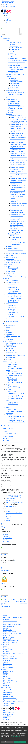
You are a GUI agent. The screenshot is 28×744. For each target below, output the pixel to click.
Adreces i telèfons (6, 687)
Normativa (6, 628)
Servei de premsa (8, 671)
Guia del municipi (8, 660)
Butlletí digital (7, 678)
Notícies (5, 534)
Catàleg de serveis (8, 428)
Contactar (3, 9)
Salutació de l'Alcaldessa (10, 657)
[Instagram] (10, 11)
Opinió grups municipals (10, 682)
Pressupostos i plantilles (10, 621)
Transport (6, 705)
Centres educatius (8, 692)
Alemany (8, 20)
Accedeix (3, 554)
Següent (8, 570)
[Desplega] (14, 426)
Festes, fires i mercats (9, 667)
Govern (5, 615)
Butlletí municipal (8, 680)
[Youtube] (7, 11)
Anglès (7, 19)
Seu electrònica (7, 630)
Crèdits (5, 717)
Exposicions (6, 666)
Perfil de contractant (9, 626)
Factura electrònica (8, 438)
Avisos (5, 540)
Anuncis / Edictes (8, 623)
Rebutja (7, 741)
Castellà (8, 17)
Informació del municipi (10, 658)
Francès (8, 22)
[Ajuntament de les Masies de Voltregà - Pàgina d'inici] (10, 30)
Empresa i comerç (8, 696)
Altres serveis (7, 691)
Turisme (5, 662)
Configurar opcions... (6, 738)
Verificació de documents (10, 642)
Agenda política (7, 538)
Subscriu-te (4, 583)
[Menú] (1, 37)
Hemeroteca (6, 685)
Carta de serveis (10, 435)
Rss (4, 683)
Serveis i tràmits (8, 426)
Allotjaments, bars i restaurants (12, 689)
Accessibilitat (7, 716)
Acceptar (20, 741)
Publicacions (6, 541)
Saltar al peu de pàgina (8, 6)
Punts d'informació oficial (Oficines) (13, 442)
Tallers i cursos (7, 664)
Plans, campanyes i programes (12, 624)
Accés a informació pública (10, 640)
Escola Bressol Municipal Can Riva (5, 603)
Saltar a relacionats (7, 4)
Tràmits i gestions (8, 436)
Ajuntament (4, 614)
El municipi (4, 655)
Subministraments (8, 703)
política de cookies (15, 736)
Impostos (6, 440)
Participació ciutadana (9, 632)
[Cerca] (20, 34)
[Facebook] (5, 11)
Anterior (3, 570)
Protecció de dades (8, 714)
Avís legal (6, 710)
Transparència (7, 639)
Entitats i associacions (9, 698)
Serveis (20, 426)
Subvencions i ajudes (9, 637)
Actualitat (3, 669)
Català (7, 15)
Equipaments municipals (10, 700)
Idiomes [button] (5, 13)
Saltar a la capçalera (8, 1)
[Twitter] (2, 11)
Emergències (7, 694)
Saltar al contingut (7, 3)
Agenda (5, 536)
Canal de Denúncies (8, 712)
